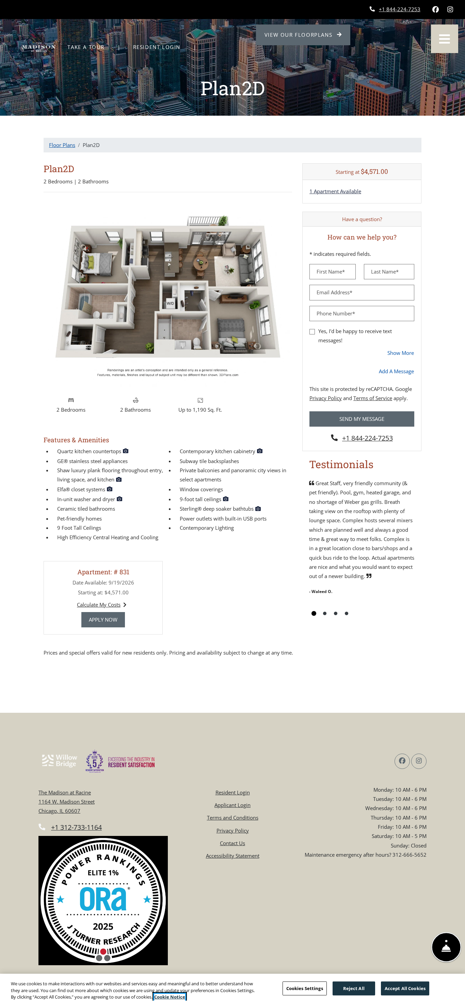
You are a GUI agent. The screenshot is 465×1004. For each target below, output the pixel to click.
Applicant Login (232, 804)
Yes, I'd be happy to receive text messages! (355, 336)
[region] (232, 989)
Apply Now (107, 619)
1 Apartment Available (335, 191)
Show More (400, 352)
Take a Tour (86, 47)
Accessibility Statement (232, 855)
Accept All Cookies (405, 988)
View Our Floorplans (307, 34)
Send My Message (361, 418)
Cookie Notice (169, 997)
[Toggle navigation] (444, 38)
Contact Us (232, 843)
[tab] (314, 613)
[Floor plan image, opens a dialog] (168, 295)
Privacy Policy (325, 397)
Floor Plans (62, 145)
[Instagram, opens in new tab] (450, 9)
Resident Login (160, 46)
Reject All (354, 988)
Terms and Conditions (232, 817)
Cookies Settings (304, 988)
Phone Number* (336, 313)
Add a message (396, 371)
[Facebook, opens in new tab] (435, 9)
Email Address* (334, 292)
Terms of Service (372, 397)
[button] (126, 451)
